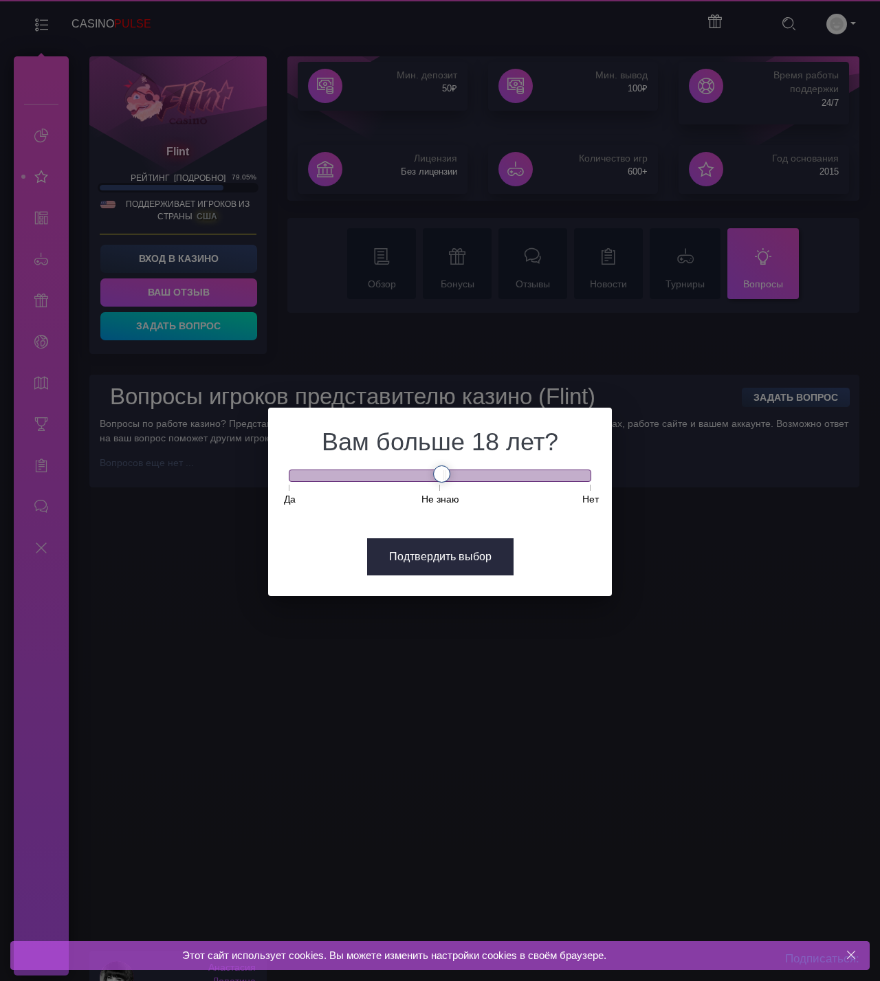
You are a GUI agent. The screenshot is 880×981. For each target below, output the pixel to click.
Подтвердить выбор (440, 556)
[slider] (441, 474)
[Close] (850, 955)
